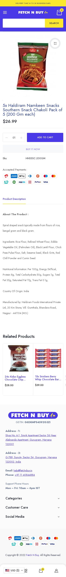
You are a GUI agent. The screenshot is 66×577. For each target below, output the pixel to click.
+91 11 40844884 (25, 475)
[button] (14, 570)
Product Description (14, 199)
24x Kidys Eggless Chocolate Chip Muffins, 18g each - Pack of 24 (16, 378)
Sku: (5, 158)
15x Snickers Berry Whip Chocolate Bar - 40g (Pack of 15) (47, 378)
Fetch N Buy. (32, 555)
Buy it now (33, 149)
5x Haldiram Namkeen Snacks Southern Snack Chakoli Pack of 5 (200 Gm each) (32, 109)
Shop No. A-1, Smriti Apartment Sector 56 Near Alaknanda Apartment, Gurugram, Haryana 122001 (31, 440)
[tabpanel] (18, 369)
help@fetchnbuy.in (23, 470)
